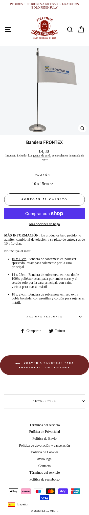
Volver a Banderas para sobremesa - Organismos (46, 365)
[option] (44, 6)
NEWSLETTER (44, 401)
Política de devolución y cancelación (44, 445)
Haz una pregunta (44, 316)
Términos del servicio (44, 425)
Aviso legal (44, 459)
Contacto (44, 466)
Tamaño (42, 175)
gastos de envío (42, 155)
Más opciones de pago (44, 224)
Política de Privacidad (44, 432)
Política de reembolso (44, 479)
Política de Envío (44, 438)
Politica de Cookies (44, 452)
